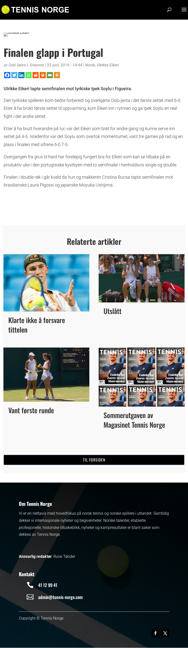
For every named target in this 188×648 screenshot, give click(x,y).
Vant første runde (31, 410)
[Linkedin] (21, 75)
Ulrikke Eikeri (108, 65)
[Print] (43, 75)
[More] (57, 75)
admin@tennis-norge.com (60, 597)
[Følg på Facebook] (155, 633)
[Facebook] (7, 75)
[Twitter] (14, 75)
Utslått (112, 311)
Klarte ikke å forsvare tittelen (36, 325)
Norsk (90, 65)
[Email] (50, 75)
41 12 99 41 (47, 585)
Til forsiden (94, 460)
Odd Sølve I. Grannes (26, 65)
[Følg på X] (165, 633)
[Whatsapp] (28, 75)
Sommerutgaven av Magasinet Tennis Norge (134, 420)
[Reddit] (36, 75)
